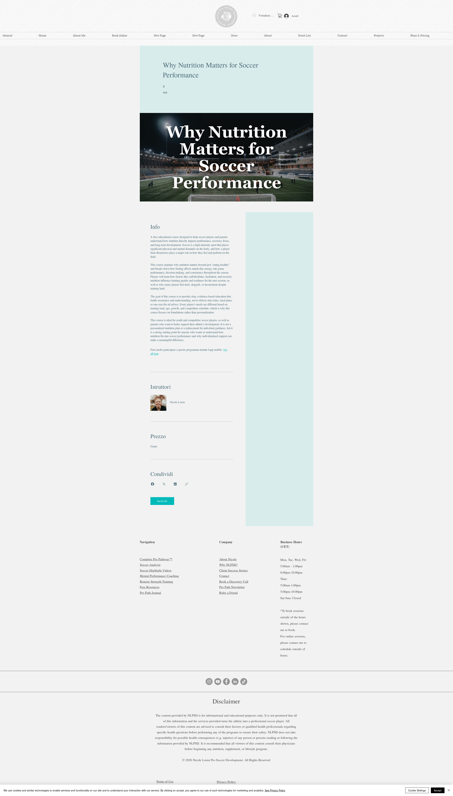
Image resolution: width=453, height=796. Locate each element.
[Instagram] (209, 681)
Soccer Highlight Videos (155, 570)
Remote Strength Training (156, 581)
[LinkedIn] (235, 681)
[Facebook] (226, 681)
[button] (280, 15)
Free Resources (149, 587)
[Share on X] (164, 484)
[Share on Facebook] (152, 484)
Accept (437, 790)
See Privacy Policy (275, 790)
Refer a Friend (228, 592)
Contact (224, 576)
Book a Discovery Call (233, 581)
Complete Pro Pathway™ (156, 559)
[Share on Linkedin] (175, 484)
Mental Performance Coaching (159, 576)
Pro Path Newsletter (232, 587)
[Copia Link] (186, 484)
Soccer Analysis (150, 564)
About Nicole (228, 559)
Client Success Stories (233, 570)
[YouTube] (217, 681)
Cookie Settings (417, 790)
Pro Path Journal (150, 592)
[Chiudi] (449, 790)
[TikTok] (243, 681)
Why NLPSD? (228, 564)
